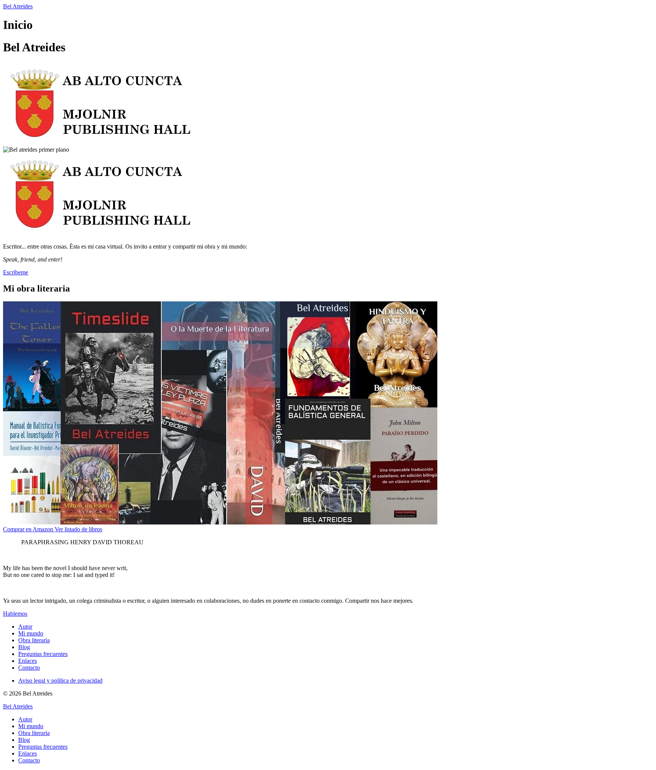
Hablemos (15, 613)
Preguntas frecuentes (43, 654)
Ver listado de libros (78, 529)
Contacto (29, 667)
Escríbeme (15, 272)
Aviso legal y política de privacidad (60, 680)
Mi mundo (30, 633)
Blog (24, 647)
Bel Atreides (18, 6)
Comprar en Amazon (29, 529)
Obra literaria (34, 640)
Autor (25, 626)
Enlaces (27, 661)
